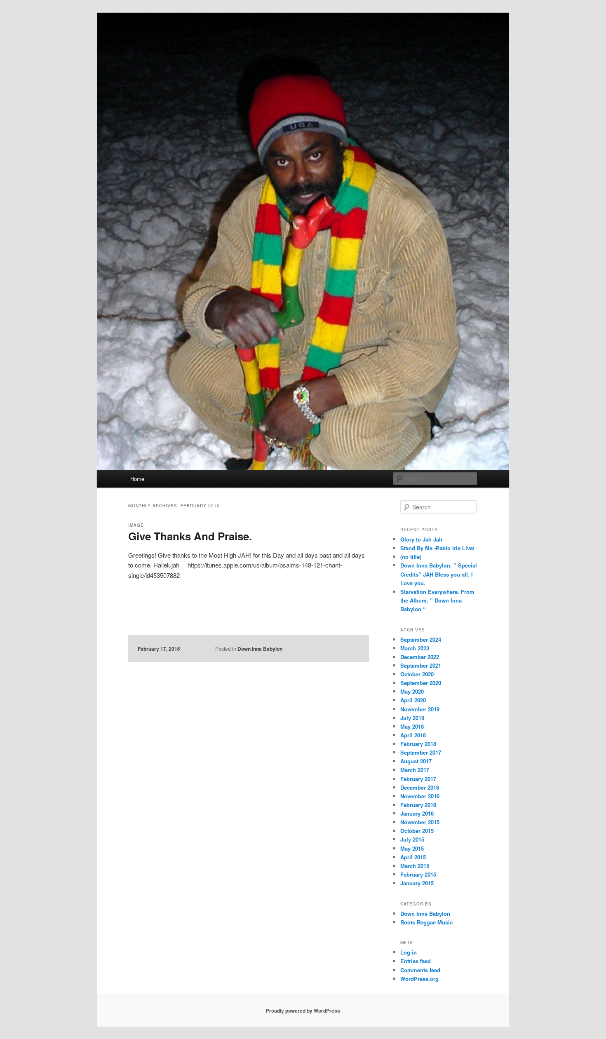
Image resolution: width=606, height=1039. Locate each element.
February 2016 (418, 805)
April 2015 (413, 857)
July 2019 (412, 718)
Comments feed (420, 970)
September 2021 (420, 665)
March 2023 (414, 648)
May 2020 (412, 691)
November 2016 (419, 796)
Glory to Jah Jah (421, 539)
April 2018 (413, 735)
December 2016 (419, 787)
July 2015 (412, 839)
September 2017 (420, 752)
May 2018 (412, 726)
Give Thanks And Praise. (190, 536)
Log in (408, 952)
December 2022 (419, 657)
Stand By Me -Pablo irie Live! (437, 548)
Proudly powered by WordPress (303, 1010)
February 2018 (418, 744)
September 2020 (420, 683)
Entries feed (415, 961)
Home (137, 479)
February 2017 (418, 779)
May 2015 (412, 848)
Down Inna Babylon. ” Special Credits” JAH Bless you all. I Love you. (438, 573)
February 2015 (418, 874)
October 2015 (417, 831)
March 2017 (414, 770)
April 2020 (413, 700)
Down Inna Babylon (259, 648)
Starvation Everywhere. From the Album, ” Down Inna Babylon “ (437, 600)
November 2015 (419, 822)
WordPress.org (419, 979)
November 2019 (419, 709)
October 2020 (417, 674)
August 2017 (416, 761)
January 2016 (417, 813)
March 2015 (414, 866)
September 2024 (420, 639)
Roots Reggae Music (426, 922)
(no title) (410, 557)
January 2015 (417, 883)
